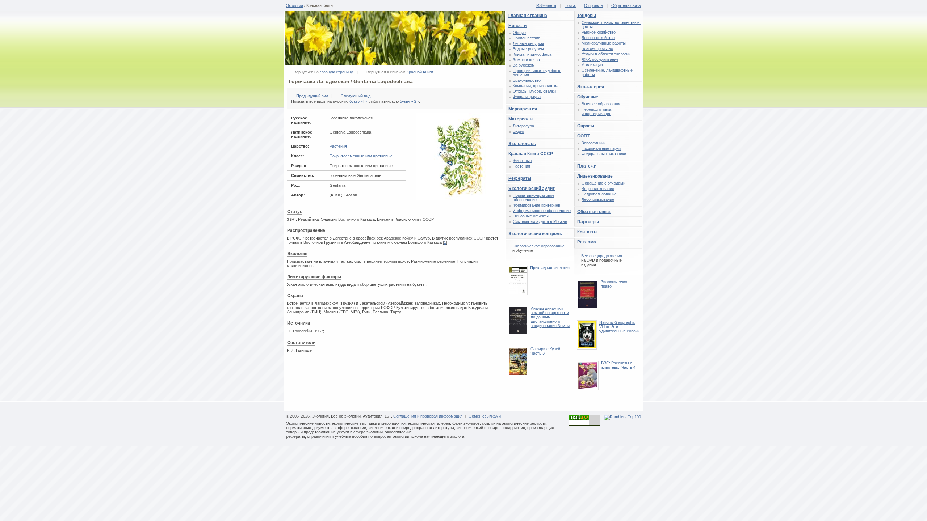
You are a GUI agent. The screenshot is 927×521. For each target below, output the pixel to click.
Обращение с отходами (603, 183)
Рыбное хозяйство (599, 32)
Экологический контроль (535, 233)
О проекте (593, 5)
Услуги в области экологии (606, 54)
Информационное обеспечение (542, 210)
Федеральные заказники (604, 154)
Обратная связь (626, 5)
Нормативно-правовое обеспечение (533, 197)
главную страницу (336, 72)
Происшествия (526, 38)
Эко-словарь (522, 143)
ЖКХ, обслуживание (600, 59)
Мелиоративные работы (604, 43)
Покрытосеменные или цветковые (361, 156)
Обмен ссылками (485, 416)
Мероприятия (522, 108)
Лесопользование (598, 199)
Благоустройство (597, 48)
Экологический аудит (531, 188)
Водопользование (598, 188)
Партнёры (588, 221)
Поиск (570, 5)
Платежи (586, 166)
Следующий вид (355, 96)
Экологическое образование (538, 246)
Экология (294, 5)
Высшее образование (601, 104)
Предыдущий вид (312, 96)
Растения (338, 146)
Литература (523, 126)
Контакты (587, 231)
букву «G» (409, 101)
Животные (522, 160)
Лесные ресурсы (528, 43)
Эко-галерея (590, 86)
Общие (519, 32)
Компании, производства (535, 86)
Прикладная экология (550, 268)
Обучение (587, 96)
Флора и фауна (527, 96)
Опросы (585, 125)
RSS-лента (546, 5)
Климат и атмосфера (532, 54)
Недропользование (599, 194)
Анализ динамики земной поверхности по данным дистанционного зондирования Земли (550, 317)
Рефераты (519, 178)
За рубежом (524, 65)
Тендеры (586, 15)
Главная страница (527, 15)
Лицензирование (595, 176)
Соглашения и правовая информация (427, 416)
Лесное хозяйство (598, 37)
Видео (518, 131)
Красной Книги (420, 72)
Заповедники (593, 143)
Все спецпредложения (601, 256)
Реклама (586, 242)
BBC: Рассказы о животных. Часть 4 (618, 365)
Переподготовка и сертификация (596, 111)
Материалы (520, 119)
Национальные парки (601, 148)
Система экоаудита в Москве (540, 221)
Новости (517, 25)
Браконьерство (527, 80)
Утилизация (592, 65)
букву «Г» (358, 101)
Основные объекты (531, 216)
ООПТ (583, 136)
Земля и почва (526, 60)
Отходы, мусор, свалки (534, 91)
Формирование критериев (536, 205)
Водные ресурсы (528, 49)
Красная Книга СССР (530, 153)
